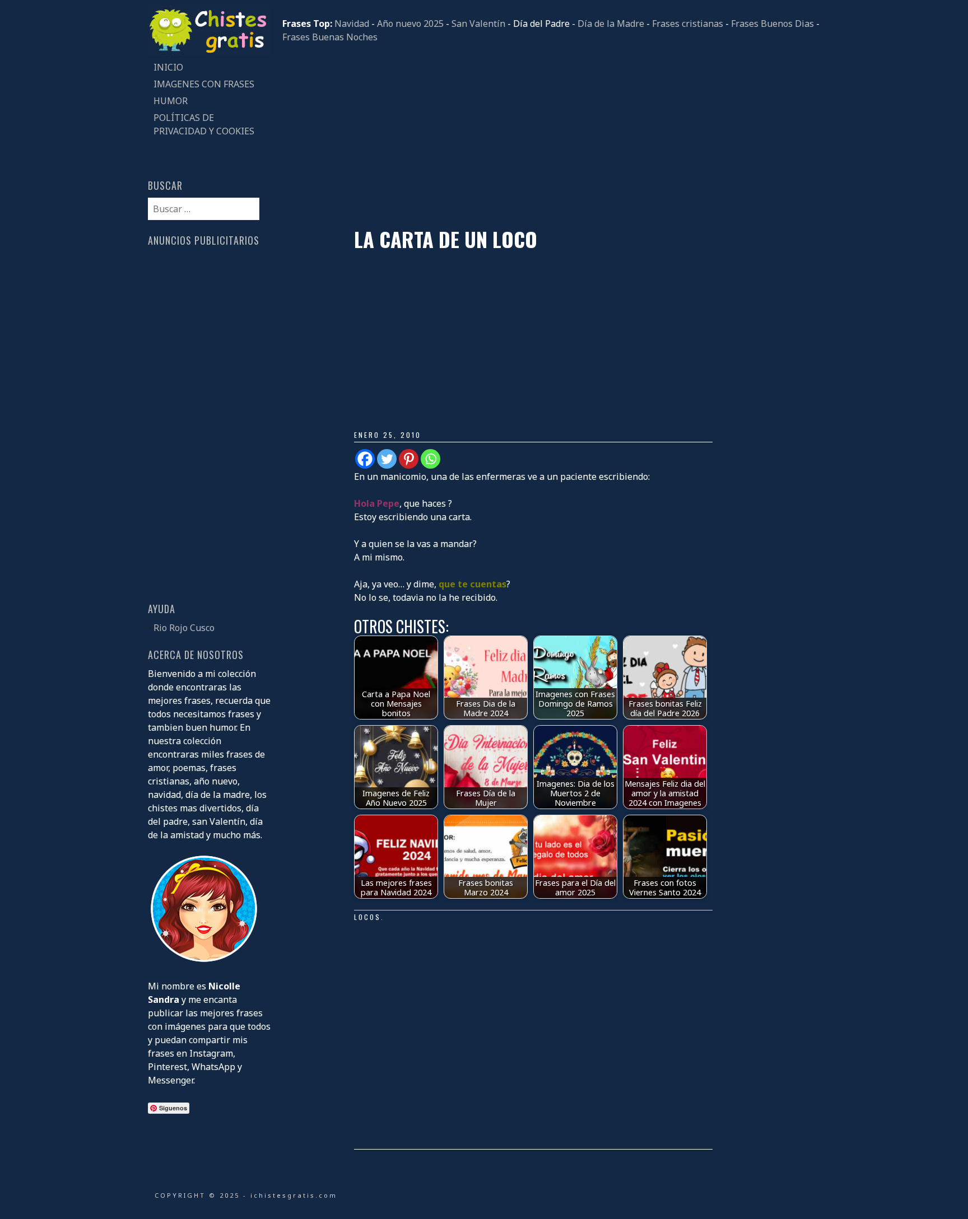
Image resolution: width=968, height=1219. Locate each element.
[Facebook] (365, 459)
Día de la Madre (611, 23)
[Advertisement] (551, 135)
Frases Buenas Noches (330, 37)
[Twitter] (387, 459)
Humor (170, 101)
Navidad (351, 23)
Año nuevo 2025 (410, 23)
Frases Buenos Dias (772, 23)
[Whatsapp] (430, 459)
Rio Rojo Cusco (184, 628)
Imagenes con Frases (203, 84)
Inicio (168, 67)
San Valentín (478, 23)
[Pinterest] (408, 459)
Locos (367, 917)
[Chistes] (209, 52)
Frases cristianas (687, 23)
